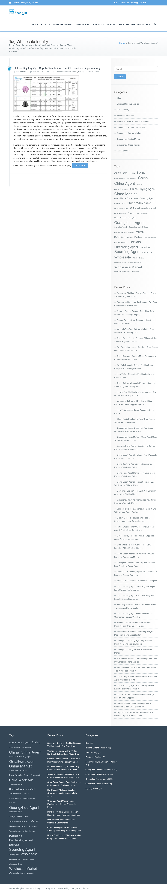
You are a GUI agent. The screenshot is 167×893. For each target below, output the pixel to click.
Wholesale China (134, 262)
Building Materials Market (128, 103)
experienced (45, 145)
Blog (52, 71)
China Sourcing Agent (144, 198)
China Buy (140, 184)
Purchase (138, 236)
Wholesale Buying (120, 262)
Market (140, 231)
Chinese (131, 213)
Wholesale (122, 257)
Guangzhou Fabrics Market (128, 139)
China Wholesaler (120, 213)
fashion (23, 123)
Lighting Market (123, 150)
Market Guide (120, 236)
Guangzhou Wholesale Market (124, 232)
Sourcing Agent (127, 251)
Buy (125, 172)
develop (55, 132)
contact (20, 139)
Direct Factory (82, 24)
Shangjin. (74, 888)
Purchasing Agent (126, 246)
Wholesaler (135, 272)
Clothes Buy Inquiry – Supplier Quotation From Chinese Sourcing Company (56, 68)
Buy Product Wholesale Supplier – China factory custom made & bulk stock (62, 792)
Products (97, 24)
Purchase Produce (150, 237)
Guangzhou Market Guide (138, 227)
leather (42, 123)
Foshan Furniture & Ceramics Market (133, 121)
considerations (23, 148)
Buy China (132, 173)
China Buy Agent (121, 189)
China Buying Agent (142, 188)
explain (57, 155)
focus (41, 119)
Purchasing (135, 241)
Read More (80, 165)
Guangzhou (132, 218)
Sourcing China (147, 252)
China (143, 177)
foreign (33, 136)
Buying (141, 172)
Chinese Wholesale (142, 213)
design (56, 123)
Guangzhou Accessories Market (131, 127)
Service (110, 24)
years (84, 145)
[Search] (155, 24)
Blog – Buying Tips (140, 24)
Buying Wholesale (119, 179)
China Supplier (119, 203)
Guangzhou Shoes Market (88, 71)
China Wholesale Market (143, 208)
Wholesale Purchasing (122, 271)
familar (72, 129)
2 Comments (38, 71)
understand (40, 132)
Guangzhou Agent (129, 222)
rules (89, 148)
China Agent (124, 183)
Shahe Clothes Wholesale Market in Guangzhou (137, 580)
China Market (125, 193)
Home (35, 24)
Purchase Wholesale (120, 242)
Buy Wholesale (131, 179)
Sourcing (145, 246)
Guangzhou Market (120, 227)
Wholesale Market (62, 24)
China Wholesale (139, 202)
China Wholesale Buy (121, 208)
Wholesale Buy (138, 258)
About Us (45, 24)
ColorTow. (85, 888)
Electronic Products (125, 115)
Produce (130, 237)
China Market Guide (123, 198)
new (103, 123)
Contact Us (123, 24)
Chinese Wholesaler (120, 218)
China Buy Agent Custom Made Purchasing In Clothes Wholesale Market (61, 803)
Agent (117, 172)
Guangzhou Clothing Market (66, 71)
